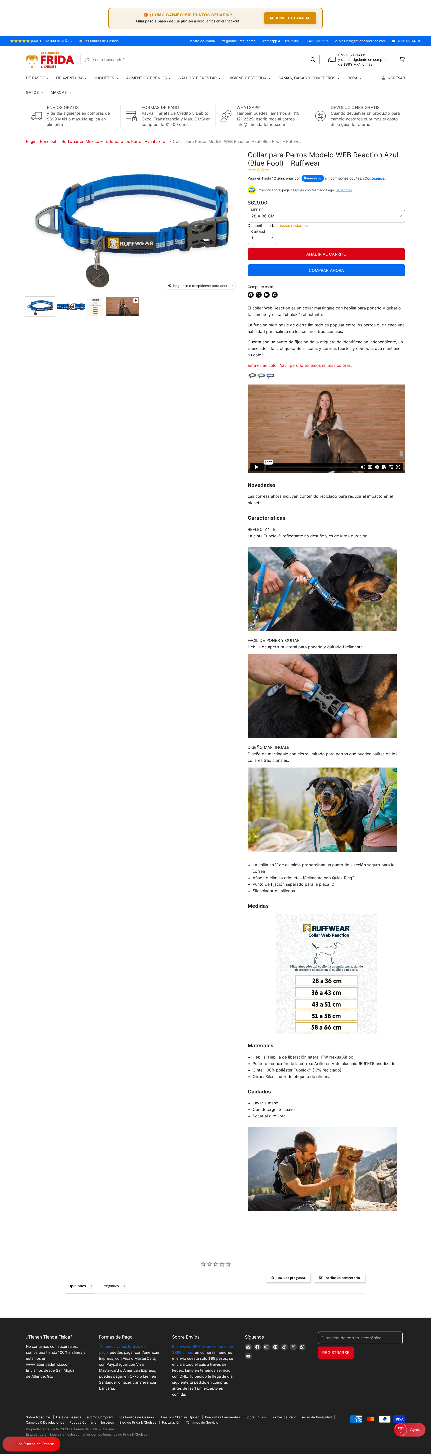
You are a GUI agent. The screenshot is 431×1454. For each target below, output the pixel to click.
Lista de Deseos (68, 1417)
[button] (410, 1430)
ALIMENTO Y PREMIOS (147, 78)
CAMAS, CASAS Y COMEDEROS (307, 78)
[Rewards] (31, 1444)
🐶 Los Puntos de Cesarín (99, 41)
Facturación (171, 1422)
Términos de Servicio (202, 1422)
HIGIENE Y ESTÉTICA (248, 78)
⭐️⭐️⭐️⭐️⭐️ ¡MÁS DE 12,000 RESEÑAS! (41, 41)
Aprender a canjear (290, 17)
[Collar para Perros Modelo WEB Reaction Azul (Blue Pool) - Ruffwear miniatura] (40, 306)
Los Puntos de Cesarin (136, 1417)
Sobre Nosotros (38, 1417)
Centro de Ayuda (202, 41)
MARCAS (59, 92)
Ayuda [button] (416, 1430)
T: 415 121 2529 (317, 41)
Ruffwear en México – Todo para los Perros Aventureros (114, 141)
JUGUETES (104, 78)
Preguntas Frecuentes (238, 41)
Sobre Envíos (255, 1417)
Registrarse (335, 1352)
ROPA (353, 78)
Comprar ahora (326, 270)
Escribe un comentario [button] (342, 1277)
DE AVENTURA (70, 78)
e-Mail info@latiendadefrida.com (360, 41)
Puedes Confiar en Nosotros (92, 1422)
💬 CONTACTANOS (406, 41)
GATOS (33, 92)
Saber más (344, 190)
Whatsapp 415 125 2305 (280, 41)
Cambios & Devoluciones (45, 1422)
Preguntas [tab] (111, 1285)
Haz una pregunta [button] (290, 1277)
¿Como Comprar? (100, 1417)
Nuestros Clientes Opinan (179, 1417)
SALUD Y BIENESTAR (198, 78)
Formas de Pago (283, 1417)
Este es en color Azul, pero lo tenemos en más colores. (300, 365)
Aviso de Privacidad (317, 1417)
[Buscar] (313, 59)
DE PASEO (35, 78)
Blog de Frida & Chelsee (138, 1422)
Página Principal (41, 141)
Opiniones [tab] (77, 1285)
